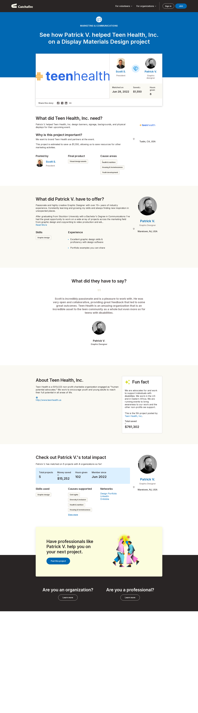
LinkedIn (104, 496)
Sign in (168, 6)
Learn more (68, 597)
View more (73, 514)
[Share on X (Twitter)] (62, 103)
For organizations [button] (146, 6)
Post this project (58, 561)
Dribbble (104, 499)
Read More (41, 225)
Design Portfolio (108, 493)
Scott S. (121, 71)
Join (181, 6)
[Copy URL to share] (70, 103)
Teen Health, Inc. (133, 416)
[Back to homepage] (22, 6)
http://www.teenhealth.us (48, 400)
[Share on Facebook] (58, 103)
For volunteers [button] (124, 6)
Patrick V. (151, 71)
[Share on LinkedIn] (66, 103)
